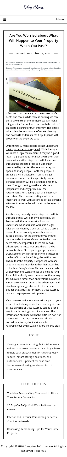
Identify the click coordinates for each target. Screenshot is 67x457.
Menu (60, 19)
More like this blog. (49, 325)
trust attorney (38, 127)
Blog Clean (33, 7)
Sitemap (41, 451)
